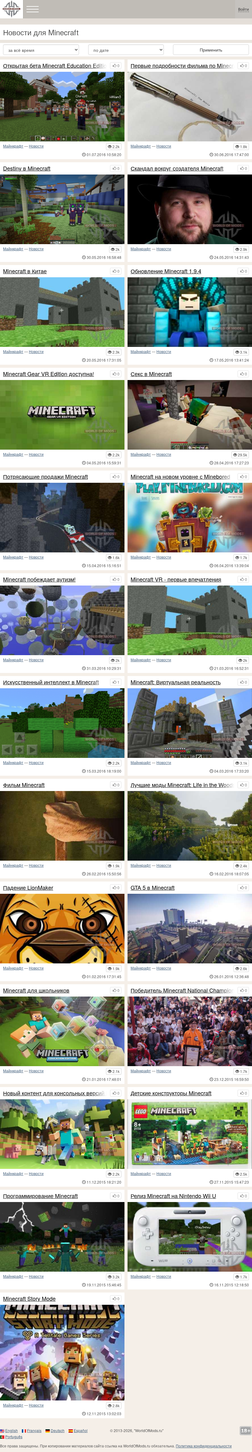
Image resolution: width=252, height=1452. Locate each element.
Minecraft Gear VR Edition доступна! (48, 374)
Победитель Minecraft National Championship (182, 990)
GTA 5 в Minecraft (153, 888)
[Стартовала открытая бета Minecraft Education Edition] (62, 106)
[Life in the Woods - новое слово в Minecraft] (190, 826)
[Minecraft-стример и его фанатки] (62, 928)
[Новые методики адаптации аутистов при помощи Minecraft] (62, 620)
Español (81, 1430)
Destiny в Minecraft (26, 168)
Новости (36, 145)
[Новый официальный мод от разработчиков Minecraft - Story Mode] (62, 1353)
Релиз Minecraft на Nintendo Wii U (173, 1196)
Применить (211, 50)
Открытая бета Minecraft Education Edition (55, 66)
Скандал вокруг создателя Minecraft (177, 168)
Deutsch (58, 1430)
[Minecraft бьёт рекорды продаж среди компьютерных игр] (62, 517)
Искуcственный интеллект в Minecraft (51, 682)
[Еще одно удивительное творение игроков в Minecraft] (62, 209)
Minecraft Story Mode (29, 1299)
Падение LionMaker (28, 888)
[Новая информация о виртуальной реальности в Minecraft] (62, 415)
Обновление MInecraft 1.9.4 (166, 271)
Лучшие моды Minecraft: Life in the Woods (182, 785)
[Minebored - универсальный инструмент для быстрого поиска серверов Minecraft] (190, 517)
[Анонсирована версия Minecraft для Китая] (62, 312)
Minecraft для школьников (36, 990)
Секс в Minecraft (151, 374)
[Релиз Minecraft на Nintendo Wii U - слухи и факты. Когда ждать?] (190, 1237)
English (11, 1430)
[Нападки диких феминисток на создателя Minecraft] (190, 209)
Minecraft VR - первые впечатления (176, 579)
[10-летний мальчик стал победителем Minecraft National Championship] (190, 1031)
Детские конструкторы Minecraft (171, 1093)
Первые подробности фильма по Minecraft (182, 66)
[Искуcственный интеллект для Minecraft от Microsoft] (62, 723)
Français (34, 1430)
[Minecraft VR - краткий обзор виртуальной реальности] (190, 620)
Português (13, 1436)
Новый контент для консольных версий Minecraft (55, 1093)
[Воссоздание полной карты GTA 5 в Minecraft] (190, 928)
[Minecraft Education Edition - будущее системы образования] (62, 1031)
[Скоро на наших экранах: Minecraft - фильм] (62, 826)
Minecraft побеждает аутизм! (39, 579)
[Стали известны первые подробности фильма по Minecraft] (190, 106)
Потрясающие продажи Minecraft (45, 477)
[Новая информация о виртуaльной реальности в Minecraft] (190, 723)
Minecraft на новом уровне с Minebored (180, 477)
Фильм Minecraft (24, 785)
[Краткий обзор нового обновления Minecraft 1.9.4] (190, 312)
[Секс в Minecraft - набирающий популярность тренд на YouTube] (190, 415)
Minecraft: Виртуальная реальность (176, 682)
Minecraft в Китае (25, 271)
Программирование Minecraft (40, 1196)
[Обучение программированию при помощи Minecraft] (62, 1237)
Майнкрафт (13, 145)
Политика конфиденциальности (204, 1445)
